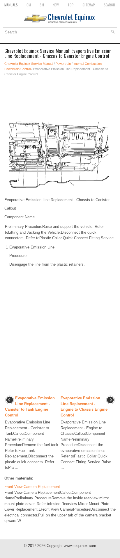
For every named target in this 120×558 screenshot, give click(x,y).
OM (29, 4)
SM (42, 4)
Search (109, 4)
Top (71, 4)
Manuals (11, 4)
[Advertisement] (60, 97)
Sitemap (88, 4)
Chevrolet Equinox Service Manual (28, 63)
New (56, 4)
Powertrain (63, 63)
